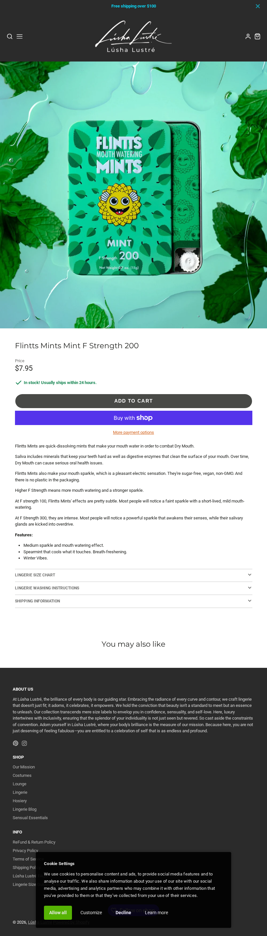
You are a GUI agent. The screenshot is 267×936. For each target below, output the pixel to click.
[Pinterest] (16, 743)
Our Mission (24, 766)
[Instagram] (24, 743)
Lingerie (20, 792)
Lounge (19, 783)
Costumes (22, 775)
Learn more (156, 912)
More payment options (133, 432)
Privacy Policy (25, 850)
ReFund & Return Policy (34, 842)
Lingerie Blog (24, 809)
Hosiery (20, 800)
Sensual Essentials (30, 817)
